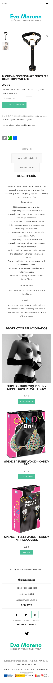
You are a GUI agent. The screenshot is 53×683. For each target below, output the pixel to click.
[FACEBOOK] (16, 614)
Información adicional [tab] (27, 158)
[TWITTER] (25, 614)
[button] (47, 36)
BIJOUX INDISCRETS (16, 125)
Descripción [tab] (26, 149)
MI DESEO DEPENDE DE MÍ (26, 588)
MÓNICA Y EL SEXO (26, 594)
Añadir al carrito (14, 105)
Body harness (40, 116)
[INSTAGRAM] (34, 614)
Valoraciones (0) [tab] (27, 167)
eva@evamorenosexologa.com (18, 661)
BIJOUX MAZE (29, 125)
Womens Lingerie (24, 119)
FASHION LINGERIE (9, 119)
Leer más (26, 552)
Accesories (29, 116)
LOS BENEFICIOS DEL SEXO (26, 600)
